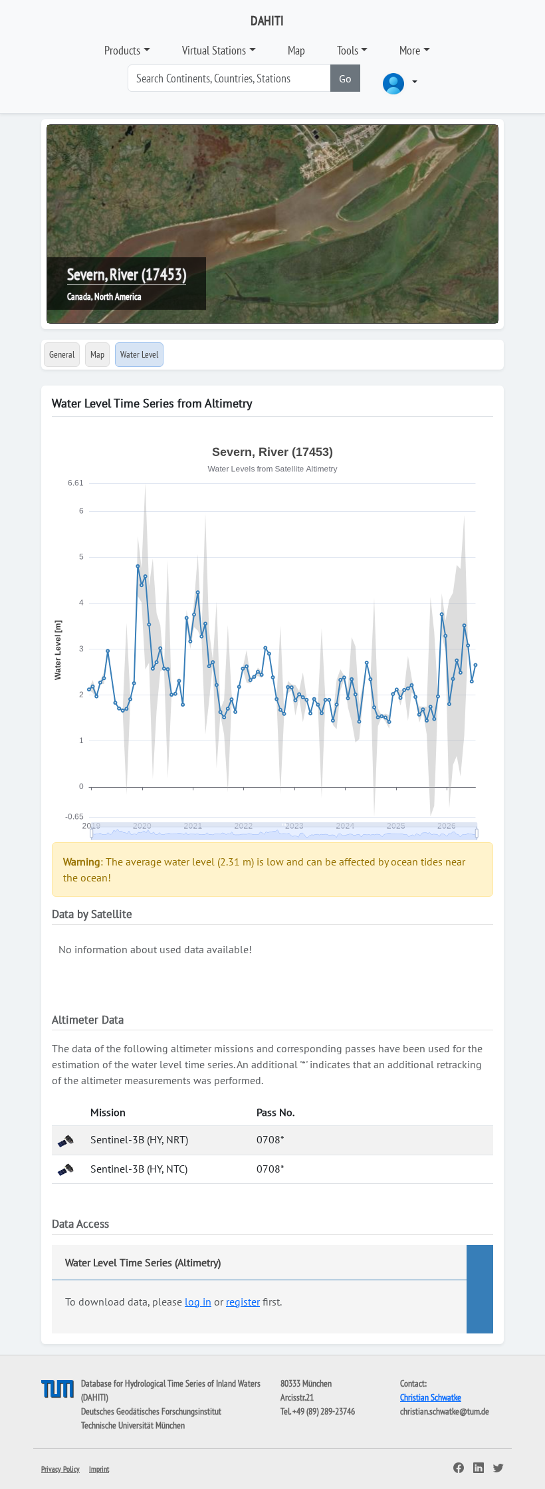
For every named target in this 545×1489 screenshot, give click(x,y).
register (243, 1301)
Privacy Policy (60, 1469)
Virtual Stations (214, 50)
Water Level (139, 354)
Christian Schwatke (430, 1397)
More (409, 50)
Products (122, 50)
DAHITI (267, 20)
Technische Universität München (133, 1425)
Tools (347, 50)
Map (296, 50)
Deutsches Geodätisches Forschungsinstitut (151, 1411)
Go (345, 78)
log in (198, 1301)
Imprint (99, 1469)
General (61, 354)
